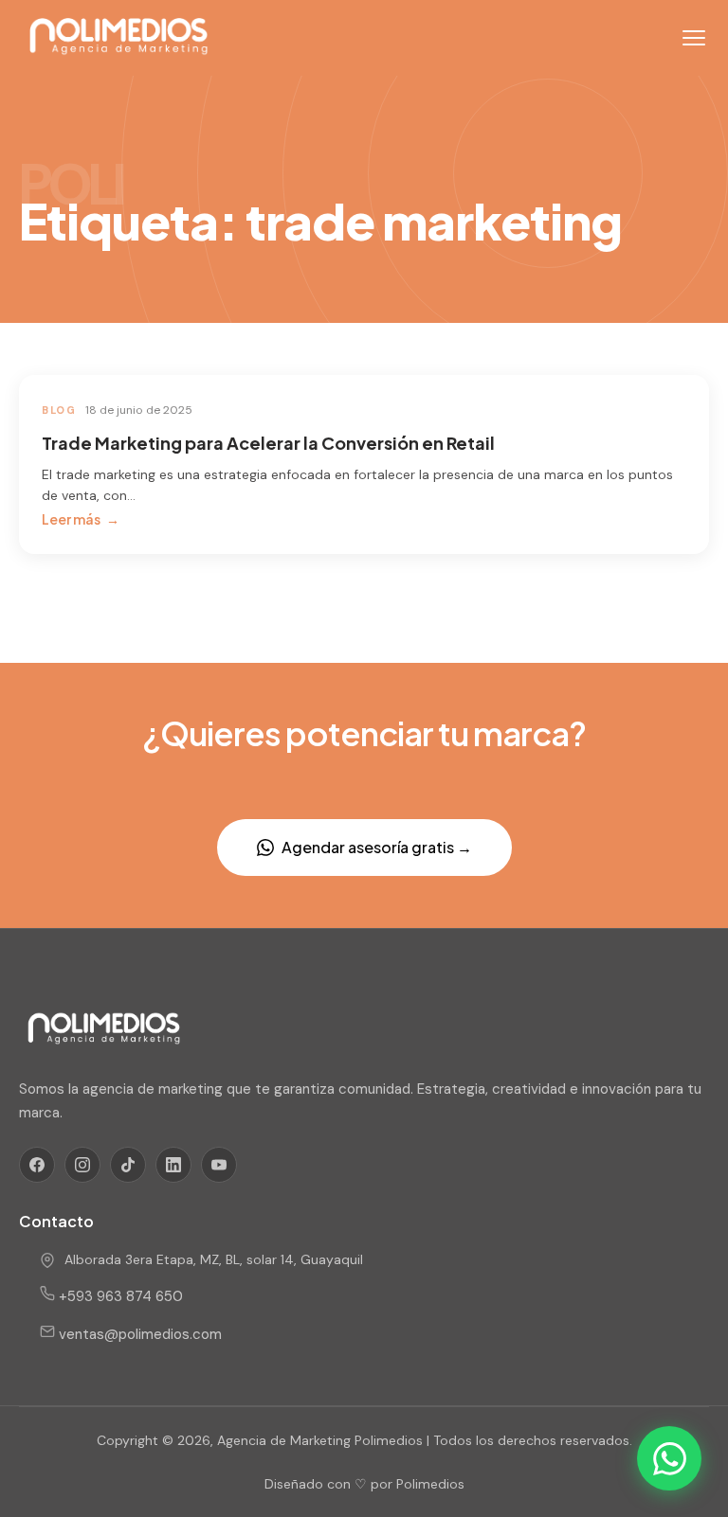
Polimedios (430, 1483)
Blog (59, 410)
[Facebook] (37, 1165)
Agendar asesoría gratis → (377, 847)
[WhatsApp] (669, 1458)
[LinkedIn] (173, 1165)
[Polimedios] (119, 38)
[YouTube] (219, 1165)
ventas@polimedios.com (138, 1334)
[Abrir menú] (694, 38)
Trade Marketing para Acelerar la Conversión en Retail (268, 443)
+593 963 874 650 (119, 1296)
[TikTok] (128, 1165)
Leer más (71, 518)
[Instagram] (82, 1165)
